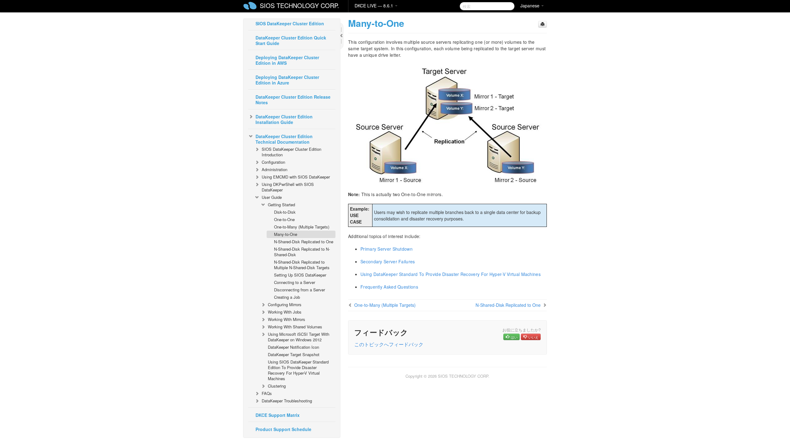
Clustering (277, 386)
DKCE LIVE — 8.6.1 (374, 5)
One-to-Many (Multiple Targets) (301, 227)
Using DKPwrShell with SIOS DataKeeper (288, 187)
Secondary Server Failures (387, 261)
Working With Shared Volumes (295, 327)
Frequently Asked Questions (389, 287)
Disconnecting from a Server (299, 290)
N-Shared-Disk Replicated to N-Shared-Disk (302, 251)
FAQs (267, 393)
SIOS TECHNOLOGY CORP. (299, 5)
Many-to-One (285, 234)
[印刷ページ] (542, 24)
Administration (274, 169)
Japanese (530, 5)
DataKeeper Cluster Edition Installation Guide (284, 119)
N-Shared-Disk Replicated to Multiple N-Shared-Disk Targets (302, 264)
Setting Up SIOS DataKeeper (300, 275)
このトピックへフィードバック (388, 344)
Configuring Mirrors (284, 304)
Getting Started (281, 205)
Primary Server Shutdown (386, 249)
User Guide (272, 197)
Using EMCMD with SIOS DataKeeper (296, 177)
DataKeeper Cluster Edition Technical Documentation (284, 139)
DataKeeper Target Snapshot (293, 354)
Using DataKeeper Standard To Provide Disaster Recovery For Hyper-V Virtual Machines (450, 274)
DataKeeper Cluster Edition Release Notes (293, 99)
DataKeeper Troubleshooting (287, 401)
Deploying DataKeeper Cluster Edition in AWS (287, 60)
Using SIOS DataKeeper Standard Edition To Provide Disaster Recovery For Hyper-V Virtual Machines (298, 370)
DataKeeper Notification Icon (293, 347)
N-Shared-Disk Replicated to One (303, 242)
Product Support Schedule (283, 429)
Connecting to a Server (294, 282)
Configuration (273, 162)
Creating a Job (287, 297)
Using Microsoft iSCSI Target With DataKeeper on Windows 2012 (298, 337)
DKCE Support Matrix (278, 415)
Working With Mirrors (286, 319)
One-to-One (284, 219)
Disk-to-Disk (285, 212)
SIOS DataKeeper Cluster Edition (290, 23)
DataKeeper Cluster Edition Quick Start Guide (291, 40)
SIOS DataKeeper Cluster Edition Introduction (291, 152)
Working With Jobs (284, 312)
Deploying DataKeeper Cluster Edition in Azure (287, 80)
